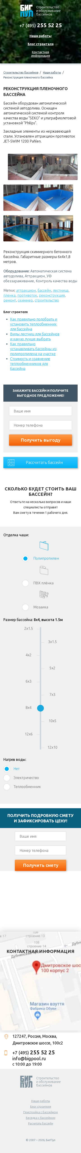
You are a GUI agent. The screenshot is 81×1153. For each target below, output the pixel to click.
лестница (60, 290)
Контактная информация (40, 54)
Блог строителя (41, 44)
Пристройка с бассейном (40, 1112)
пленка (9, 295)
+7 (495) (40, 25)
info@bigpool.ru (29, 1058)
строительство (47, 300)
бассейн (44, 290)
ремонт (9, 300)
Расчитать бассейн (40, 1123)
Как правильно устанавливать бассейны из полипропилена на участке (33, 349)
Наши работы (40, 36)
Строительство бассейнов (20, 72)
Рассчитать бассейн (44, 462)
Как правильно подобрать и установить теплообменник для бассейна (33, 324)
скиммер (25, 300)
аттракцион (26, 290)
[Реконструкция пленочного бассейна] (25, 167)
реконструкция (52, 295)
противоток (27, 295)
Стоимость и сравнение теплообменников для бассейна (30, 364)
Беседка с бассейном (40, 1117)
